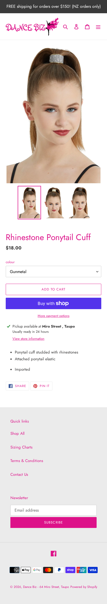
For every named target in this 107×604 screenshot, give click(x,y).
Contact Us (19, 474)
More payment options (53, 315)
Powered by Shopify (83, 587)
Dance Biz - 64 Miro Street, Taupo (46, 587)
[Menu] (98, 26)
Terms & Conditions (26, 461)
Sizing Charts (21, 447)
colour (10, 262)
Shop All (17, 433)
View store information (28, 338)
